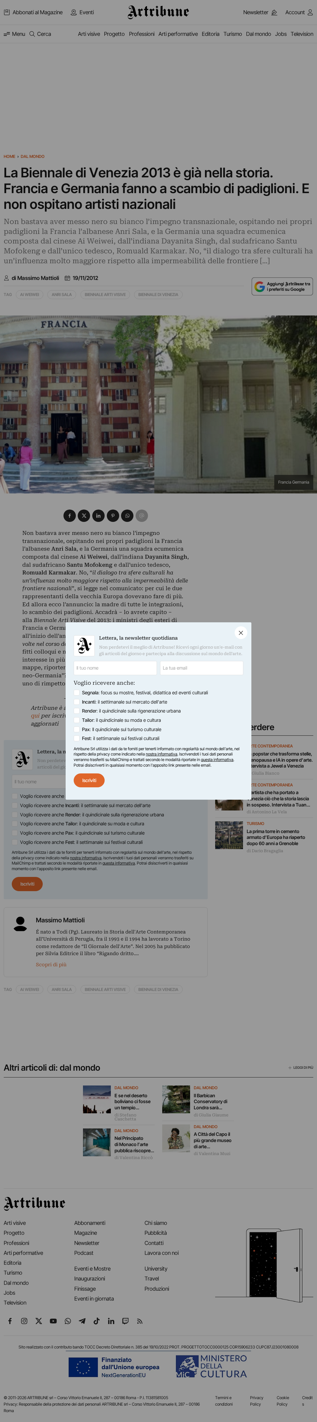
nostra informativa (161, 753)
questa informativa (217, 759)
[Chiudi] (241, 632)
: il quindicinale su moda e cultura (121, 720)
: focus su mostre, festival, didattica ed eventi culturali (145, 693)
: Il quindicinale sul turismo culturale (121, 729)
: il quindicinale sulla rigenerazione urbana (131, 711)
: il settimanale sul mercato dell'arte (124, 702)
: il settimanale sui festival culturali (120, 738)
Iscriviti (89, 780)
